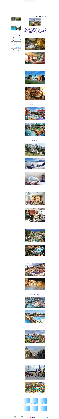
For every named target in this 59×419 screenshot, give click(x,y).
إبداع (14, 37)
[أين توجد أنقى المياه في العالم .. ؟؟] (13, 28)
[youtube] (30, 417)
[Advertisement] (29, 10)
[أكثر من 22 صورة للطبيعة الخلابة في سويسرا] (18, 28)
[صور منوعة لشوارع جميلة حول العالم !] (13, 19)
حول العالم (16, 42)
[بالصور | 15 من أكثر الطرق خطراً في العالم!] (26, 408)
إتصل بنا (22, 417)
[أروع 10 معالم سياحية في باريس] (34, 408)
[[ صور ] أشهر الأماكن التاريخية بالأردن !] (34, 400)
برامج (20, 39)
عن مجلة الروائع (21, 416)
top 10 (20, 37)
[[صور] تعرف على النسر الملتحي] (43, 400)
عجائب (12, 47)
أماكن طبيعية (17, 37)
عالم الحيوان (19, 47)
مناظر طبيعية (19, 52)
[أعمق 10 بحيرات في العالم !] (43, 408)
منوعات (16, 52)
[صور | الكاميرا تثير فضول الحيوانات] (26, 400)
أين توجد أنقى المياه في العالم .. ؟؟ (14, 30)
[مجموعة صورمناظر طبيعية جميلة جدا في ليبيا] (18, 19)
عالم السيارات (16, 47)
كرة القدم (20, 50)
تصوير (12, 39)
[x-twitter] (32, 417)
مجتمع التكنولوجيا (16, 50)
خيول (12, 42)
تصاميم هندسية (16, 39)
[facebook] (34, 417)
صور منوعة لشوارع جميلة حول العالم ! (14, 21)
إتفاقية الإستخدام (15, 417)
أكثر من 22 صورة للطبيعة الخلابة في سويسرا (19, 31)
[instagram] (33, 417)
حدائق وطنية (19, 42)
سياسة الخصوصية (15, 416)
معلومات (12, 50)
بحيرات (12, 37)
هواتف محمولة (13, 52)
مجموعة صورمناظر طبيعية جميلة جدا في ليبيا (19, 22)
